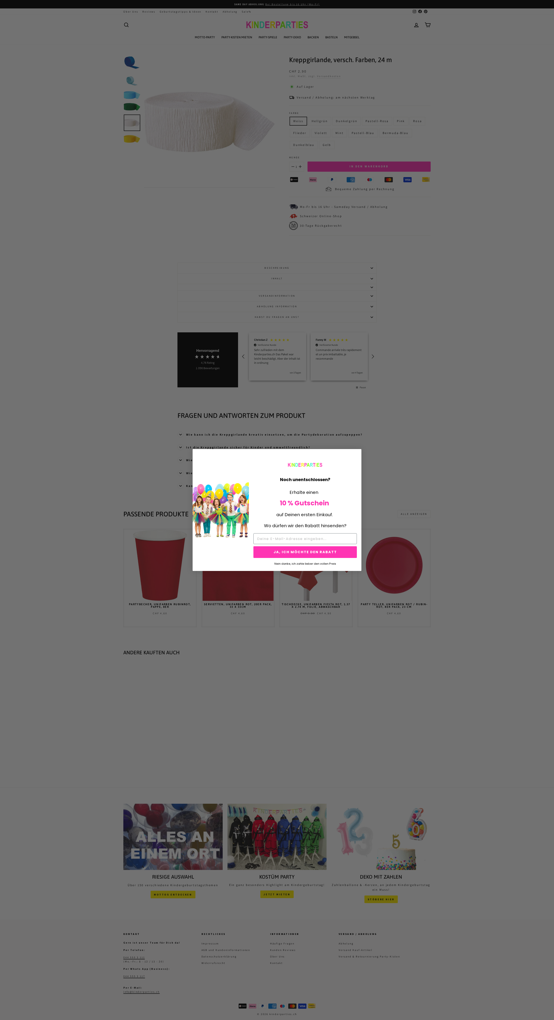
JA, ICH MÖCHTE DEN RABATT (305, 552)
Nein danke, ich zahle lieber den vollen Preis (305, 563)
